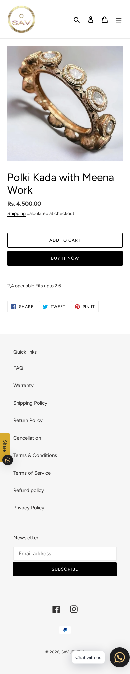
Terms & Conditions (35, 455)
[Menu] (119, 19)
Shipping (16, 213)
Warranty (23, 385)
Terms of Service (32, 473)
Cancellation (27, 438)
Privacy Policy (28, 508)
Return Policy (28, 420)
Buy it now (65, 258)
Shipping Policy (30, 403)
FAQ (18, 368)
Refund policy (28, 490)
